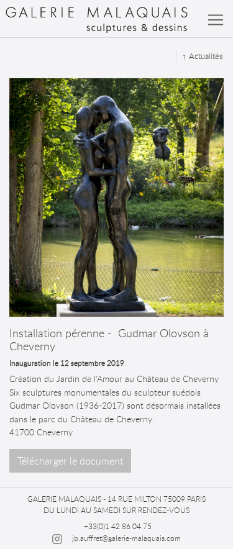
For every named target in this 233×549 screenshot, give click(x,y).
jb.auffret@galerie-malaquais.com (126, 538)
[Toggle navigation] (215, 19)
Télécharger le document (70, 461)
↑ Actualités (202, 55)
